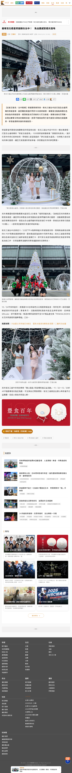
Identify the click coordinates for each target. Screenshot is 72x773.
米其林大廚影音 (7, 715)
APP (54, 99)
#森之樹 (22, 504)
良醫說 (27, 718)
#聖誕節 (30, 507)
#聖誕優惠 (38, 507)
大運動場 (52, 688)
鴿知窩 (4, 704)
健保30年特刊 (30, 721)
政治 (67, 3)
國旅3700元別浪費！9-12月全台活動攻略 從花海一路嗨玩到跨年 (34, 22)
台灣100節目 (29, 700)
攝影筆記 (5, 712)
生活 (52, 3)
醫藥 (26, 655)
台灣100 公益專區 (31, 706)
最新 (12, 3)
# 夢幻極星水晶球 (32, 438)
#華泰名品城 (33, 519)
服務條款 (5, 754)
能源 (57, 3)
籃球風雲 (52, 682)
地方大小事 (52, 655)
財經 (47, 3)
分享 (20, 99)
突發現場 (52, 646)
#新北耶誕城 (23, 519)
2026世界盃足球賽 (31, 709)
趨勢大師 (5, 667)
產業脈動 (5, 655)
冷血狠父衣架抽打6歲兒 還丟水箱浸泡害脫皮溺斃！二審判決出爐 (38, 324)
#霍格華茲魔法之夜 (52, 479)
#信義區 (63, 516)
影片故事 (5, 706)
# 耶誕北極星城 (47, 438)
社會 (62, 3)
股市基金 (5, 646)
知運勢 (27, 669)
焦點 (43, 3)
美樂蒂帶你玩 (29, 724)
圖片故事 (5, 709)
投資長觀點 (5, 649)
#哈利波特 (23, 482)
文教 (26, 661)
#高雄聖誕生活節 (32, 504)
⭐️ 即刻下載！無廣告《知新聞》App (17, 431)
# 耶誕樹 (6, 438)
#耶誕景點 (48, 516)
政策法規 (5, 669)
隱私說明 (5, 751)
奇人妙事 (28, 691)
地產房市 (5, 672)
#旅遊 (54, 34)
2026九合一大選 (30, 703)
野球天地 (52, 685)
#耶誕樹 (22, 494)
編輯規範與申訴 (7, 739)
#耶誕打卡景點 (38, 516)
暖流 (50, 652)
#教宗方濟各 (30, 494)
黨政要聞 (5, 682)
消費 (26, 658)
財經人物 (5, 652)
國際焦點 (5, 664)
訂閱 (47, 99)
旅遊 (26, 649)
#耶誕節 (62, 479)
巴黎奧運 (52, 691)
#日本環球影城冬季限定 (38, 479)
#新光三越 (56, 516)
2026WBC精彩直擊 (31, 715)
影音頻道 (5, 701)
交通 (26, 646)
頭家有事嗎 (29, 727)
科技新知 (5, 661)
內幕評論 (5, 688)
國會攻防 (5, 685)
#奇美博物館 (23, 466)
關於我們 (5, 736)
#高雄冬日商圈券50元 (53, 504)
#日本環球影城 (24, 479)
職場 (26, 664)
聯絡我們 (5, 748)
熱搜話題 (28, 685)
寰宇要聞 (28, 682)
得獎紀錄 (5, 742)
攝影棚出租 (5, 745)
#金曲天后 (23, 507)
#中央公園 (42, 504)
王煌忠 (13, 34)
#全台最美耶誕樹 (44, 519)
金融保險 (5, 658)
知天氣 (27, 667)
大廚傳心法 (29, 712)
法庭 (50, 649)
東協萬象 (28, 688)
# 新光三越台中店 (18, 438)
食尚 (26, 652)
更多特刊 (36, 616)
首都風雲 (5, 691)
